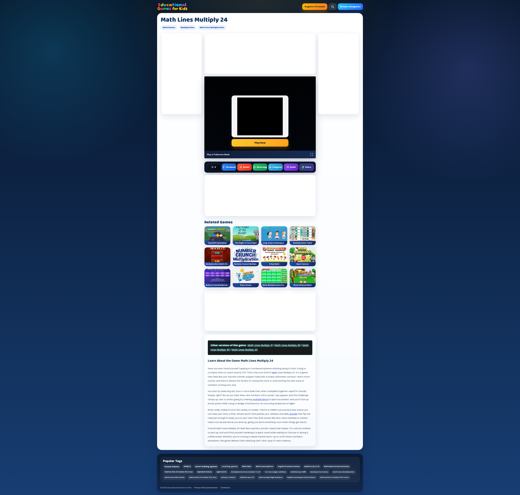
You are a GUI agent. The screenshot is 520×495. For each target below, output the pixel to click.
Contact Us (225, 487)
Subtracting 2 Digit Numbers (271, 477)
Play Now (260, 142)
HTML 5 (187, 466)
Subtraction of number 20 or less (179, 472)
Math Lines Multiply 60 (288, 345)
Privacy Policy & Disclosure (206, 487)
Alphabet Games (204, 472)
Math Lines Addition (264, 466)
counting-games (230, 466)
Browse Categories (350, 6)
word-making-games (206, 466)
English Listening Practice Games (301, 477)
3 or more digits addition (275, 472)
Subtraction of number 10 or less (203, 477)
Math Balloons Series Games (336, 466)
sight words (221, 472)
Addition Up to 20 (311, 466)
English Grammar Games (289, 466)
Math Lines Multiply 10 (260, 345)
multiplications (260, 399)
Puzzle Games (172, 466)
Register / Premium (315, 6)
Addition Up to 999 (298, 472)
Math (274, 372)
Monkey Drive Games (319, 472)
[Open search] (333, 6)
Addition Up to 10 (247, 477)
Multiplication (187, 27)
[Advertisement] (181, 73)
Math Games (169, 27)
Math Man (246, 466)
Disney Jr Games (228, 477)
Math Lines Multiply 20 (245, 349)
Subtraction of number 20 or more (334, 477)
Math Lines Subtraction (174, 477)
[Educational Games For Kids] (172, 7)
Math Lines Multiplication (212, 27)
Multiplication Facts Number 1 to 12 (245, 472)
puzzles (293, 413)
